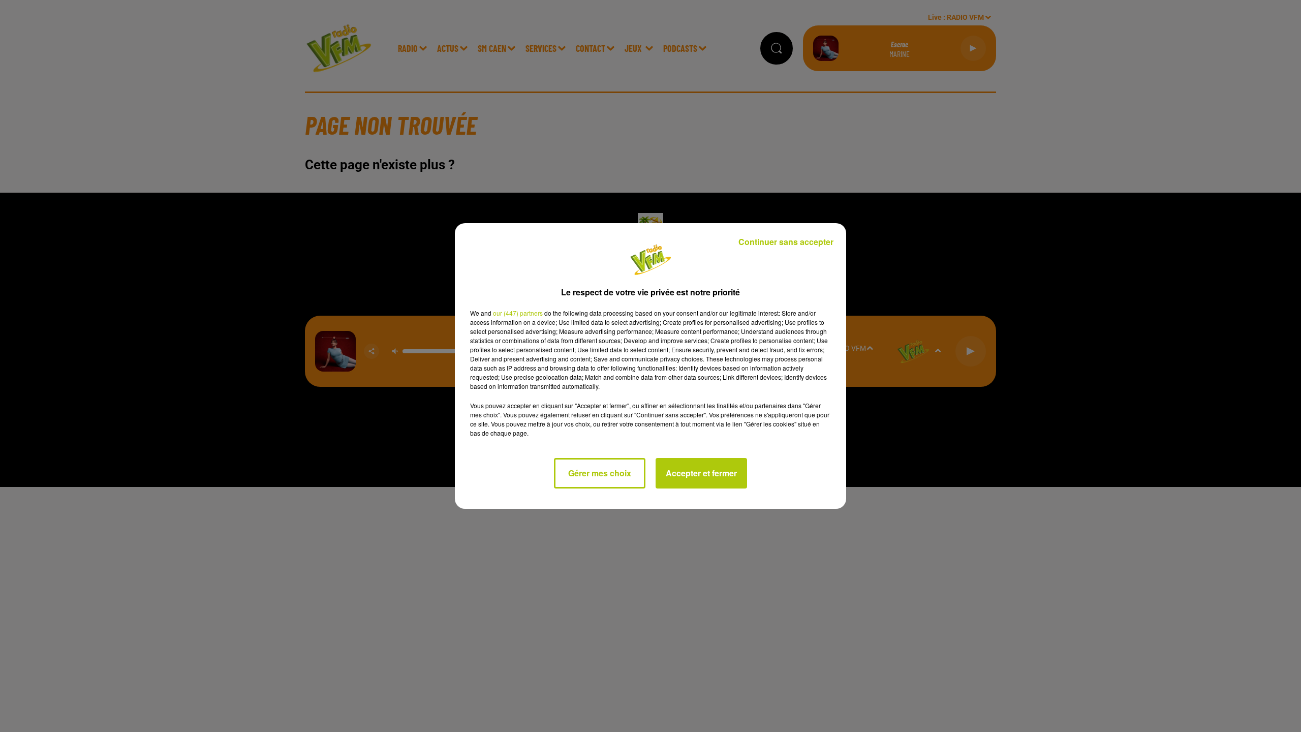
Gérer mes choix (599, 473)
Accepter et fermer (701, 473)
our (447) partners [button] (518, 313)
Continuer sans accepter (785, 242)
